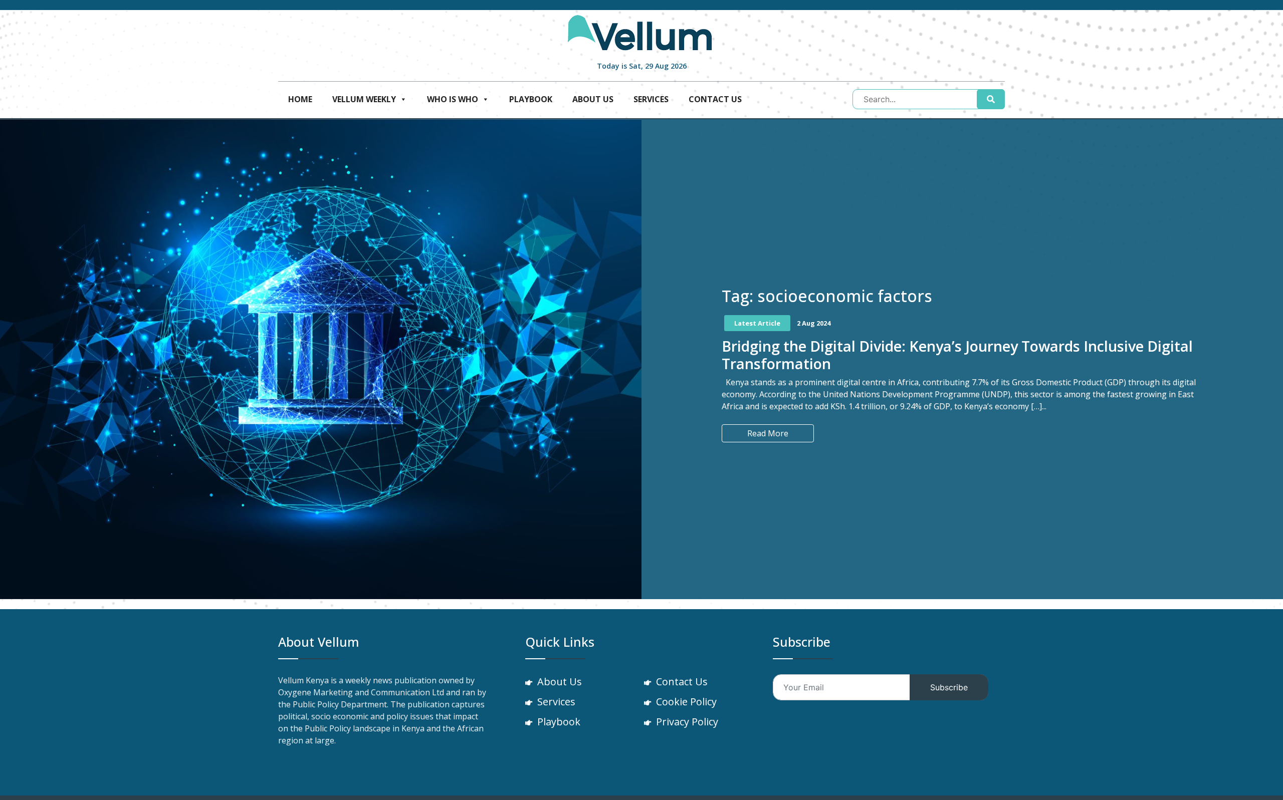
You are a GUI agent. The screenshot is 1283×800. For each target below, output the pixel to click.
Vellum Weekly (364, 99)
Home (300, 99)
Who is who (452, 99)
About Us (592, 99)
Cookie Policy (686, 701)
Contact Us (715, 99)
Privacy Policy (687, 721)
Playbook (530, 99)
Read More (767, 433)
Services (651, 99)
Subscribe (949, 687)
